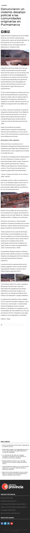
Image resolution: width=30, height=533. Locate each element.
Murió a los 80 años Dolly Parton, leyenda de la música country (15, 445)
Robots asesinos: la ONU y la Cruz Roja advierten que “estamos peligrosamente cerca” (14, 462)
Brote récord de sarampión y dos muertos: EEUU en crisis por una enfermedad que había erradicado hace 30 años (15, 473)
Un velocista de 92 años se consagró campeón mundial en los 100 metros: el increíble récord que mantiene (14, 456)
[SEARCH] (28, 1)
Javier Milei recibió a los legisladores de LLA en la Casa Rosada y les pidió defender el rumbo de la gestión (15, 451)
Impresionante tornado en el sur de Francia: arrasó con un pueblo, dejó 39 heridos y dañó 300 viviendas (15, 468)
